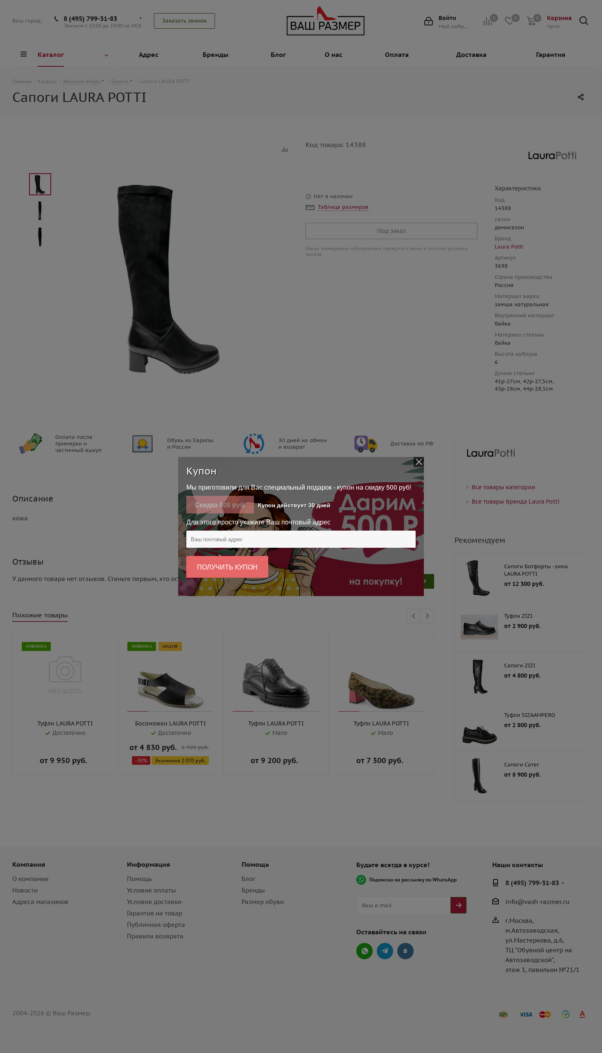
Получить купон (227, 567)
